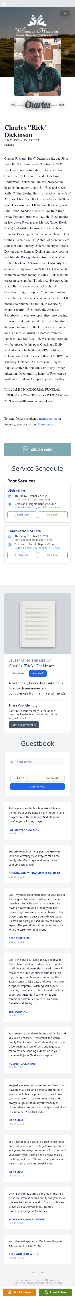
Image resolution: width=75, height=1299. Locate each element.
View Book (18, 673)
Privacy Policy (27, 1282)
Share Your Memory (24, 724)
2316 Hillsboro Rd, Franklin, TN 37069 (37, 507)
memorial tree (48, 418)
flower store (45, 424)
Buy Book (38, 673)
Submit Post (37, 786)
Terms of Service (47, 1282)
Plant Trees (53, 514)
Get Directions (22, 514)
